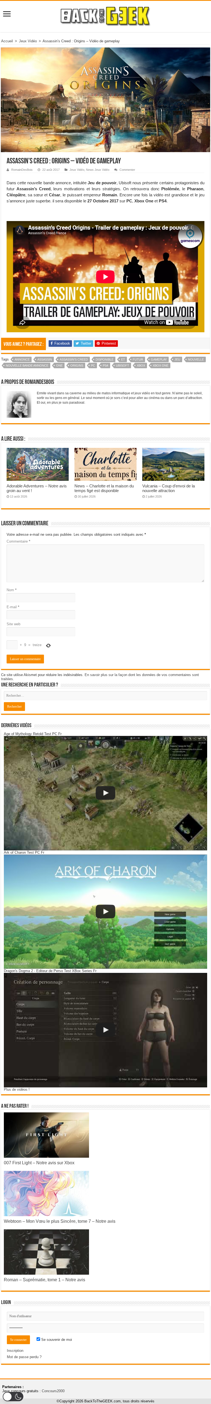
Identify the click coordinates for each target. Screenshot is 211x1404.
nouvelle (196, 359)
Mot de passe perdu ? (24, 1357)
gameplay (159, 359)
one (59, 365)
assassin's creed (74, 359)
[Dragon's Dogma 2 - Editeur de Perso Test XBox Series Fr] (105, 1030)
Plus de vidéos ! (17, 1089)
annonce (22, 359)
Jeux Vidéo (28, 41)
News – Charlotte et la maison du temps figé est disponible (104, 488)
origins (76, 365)
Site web (13, 624)
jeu (177, 359)
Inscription (15, 1351)
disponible (104, 359)
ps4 (105, 365)
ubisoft (122, 365)
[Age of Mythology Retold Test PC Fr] (105, 793)
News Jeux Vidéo (97, 169)
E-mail (13, 607)
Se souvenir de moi (56, 1340)
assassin (44, 359)
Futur (138, 359)
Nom (11, 590)
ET (123, 359)
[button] (13, 1396)
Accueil (7, 41)
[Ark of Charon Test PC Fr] (105, 912)
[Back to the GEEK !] (105, 15)
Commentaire (18, 541)
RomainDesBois (22, 169)
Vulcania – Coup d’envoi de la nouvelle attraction (168, 488)
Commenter (127, 169)
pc (93, 365)
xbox (141, 365)
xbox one (160, 365)
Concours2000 (53, 1391)
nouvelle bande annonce (27, 365)
